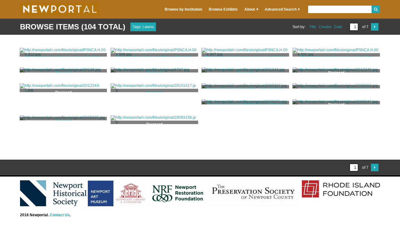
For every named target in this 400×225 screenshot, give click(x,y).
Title (312, 27)
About (249, 9)
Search (376, 9)
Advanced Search (281, 9)
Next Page (374, 27)
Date (338, 27)
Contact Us (60, 215)
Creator (325, 27)
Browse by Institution (183, 9)
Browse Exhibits (223, 9)
